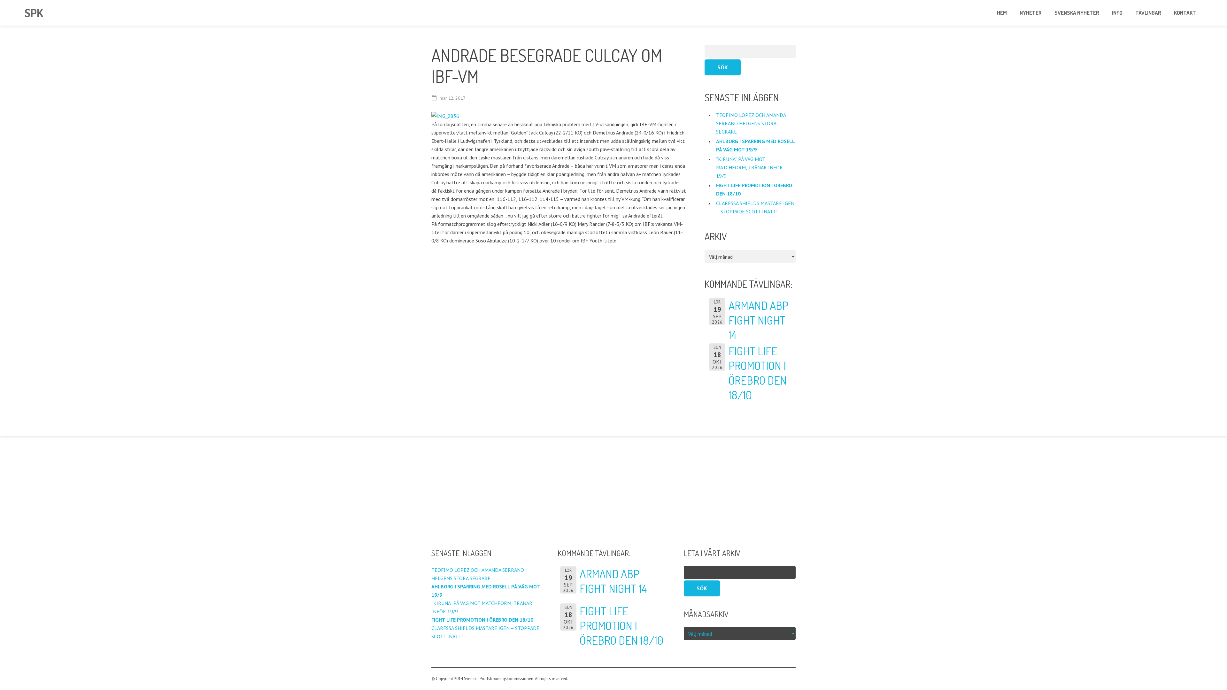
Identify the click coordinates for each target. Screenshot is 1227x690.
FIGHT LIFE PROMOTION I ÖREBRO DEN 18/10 (758, 372)
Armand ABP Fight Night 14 (758, 320)
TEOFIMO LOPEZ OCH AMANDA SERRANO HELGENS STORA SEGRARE (751, 123)
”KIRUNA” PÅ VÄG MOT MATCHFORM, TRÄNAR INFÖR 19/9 (749, 167)
